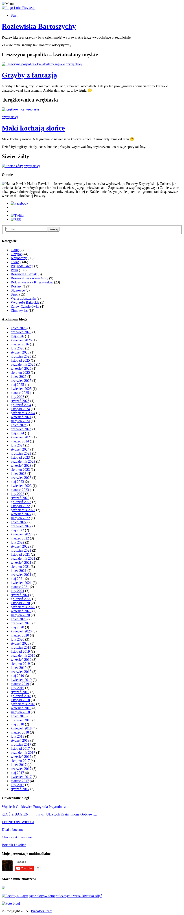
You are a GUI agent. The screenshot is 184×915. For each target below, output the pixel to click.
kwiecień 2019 (21, 680)
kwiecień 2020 (21, 631)
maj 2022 (17, 530)
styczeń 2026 (20, 352)
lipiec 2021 (18, 570)
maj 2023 (17, 482)
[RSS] (16, 219)
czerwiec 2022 (21, 526)
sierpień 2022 (20, 518)
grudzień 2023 (21, 453)
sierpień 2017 (20, 760)
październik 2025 (23, 364)
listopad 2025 (20, 360)
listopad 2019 (20, 651)
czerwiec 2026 (21, 332)
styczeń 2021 (20, 595)
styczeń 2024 (20, 449)
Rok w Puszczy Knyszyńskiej (32, 282)
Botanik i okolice (14, 845)
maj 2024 (17, 433)
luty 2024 (17, 445)
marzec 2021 (20, 587)
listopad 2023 (20, 457)
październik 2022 (23, 510)
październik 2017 (23, 752)
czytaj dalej (74, 64)
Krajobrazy (19, 258)
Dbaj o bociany (13, 829)
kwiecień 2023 (21, 486)
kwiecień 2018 (21, 728)
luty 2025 (17, 397)
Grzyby (16, 254)
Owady (16, 262)
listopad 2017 (20, 748)
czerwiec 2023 (21, 478)
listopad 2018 (20, 700)
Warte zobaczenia (23, 298)
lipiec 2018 (18, 716)
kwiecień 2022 (21, 534)
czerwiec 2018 (21, 720)
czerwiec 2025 (21, 380)
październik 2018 (23, 704)
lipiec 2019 (18, 668)
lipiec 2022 (18, 522)
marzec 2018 (20, 732)
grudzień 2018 (21, 696)
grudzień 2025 (21, 356)
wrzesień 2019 (21, 659)
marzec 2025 (20, 393)
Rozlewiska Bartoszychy (39, 26)
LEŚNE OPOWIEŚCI (18, 822)
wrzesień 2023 (21, 465)
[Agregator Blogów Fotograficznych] (11, 903)
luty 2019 (17, 688)
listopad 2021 (20, 554)
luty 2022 (17, 542)
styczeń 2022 (20, 546)
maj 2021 (17, 579)
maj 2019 (17, 676)
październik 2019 (23, 655)
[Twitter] (17, 215)
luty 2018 (17, 736)
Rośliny (16, 286)
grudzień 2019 (21, 647)
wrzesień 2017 (21, 756)
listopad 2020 (20, 603)
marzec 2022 (20, 538)
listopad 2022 (20, 506)
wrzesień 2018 (21, 708)
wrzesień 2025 (21, 368)
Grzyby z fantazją (29, 75)
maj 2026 (17, 336)
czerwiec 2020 (21, 623)
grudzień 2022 (21, 502)
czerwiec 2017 (21, 769)
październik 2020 (23, 607)
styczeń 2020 (20, 643)
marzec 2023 (20, 490)
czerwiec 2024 (21, 429)
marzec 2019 (20, 684)
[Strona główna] (18, 8)
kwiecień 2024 (21, 437)
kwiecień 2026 (21, 340)
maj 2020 (17, 627)
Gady (15, 250)
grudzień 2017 (21, 744)
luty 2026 (17, 348)
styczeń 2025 (20, 401)
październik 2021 (23, 558)
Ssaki (14, 294)
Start (14, 15)
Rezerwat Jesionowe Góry (29, 278)
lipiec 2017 (18, 765)
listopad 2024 (20, 409)
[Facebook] (19, 203)
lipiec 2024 (18, 425)
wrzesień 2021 (21, 562)
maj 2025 (17, 385)
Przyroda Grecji (22, 266)
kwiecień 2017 (21, 777)
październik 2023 (23, 461)
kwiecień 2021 (21, 583)
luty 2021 (17, 591)
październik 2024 (23, 413)
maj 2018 (17, 724)
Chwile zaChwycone (17, 837)
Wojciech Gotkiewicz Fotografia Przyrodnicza (34, 807)
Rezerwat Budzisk (24, 274)
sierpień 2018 (20, 712)
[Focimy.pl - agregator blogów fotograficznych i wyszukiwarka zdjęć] (52, 896)
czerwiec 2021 (21, 575)
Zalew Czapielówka (25, 306)
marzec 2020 (20, 635)
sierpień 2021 (20, 566)
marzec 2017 (20, 781)
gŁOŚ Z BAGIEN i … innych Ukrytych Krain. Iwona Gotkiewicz (49, 814)
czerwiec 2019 (21, 672)
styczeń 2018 (20, 740)
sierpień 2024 (20, 421)
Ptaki (14, 270)
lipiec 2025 (18, 376)
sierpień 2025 (20, 372)
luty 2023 (17, 494)
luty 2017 (17, 785)
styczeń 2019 (20, 692)
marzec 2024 (20, 441)
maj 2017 (17, 773)
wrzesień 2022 (21, 514)
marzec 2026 (20, 344)
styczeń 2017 (20, 789)
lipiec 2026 (18, 328)
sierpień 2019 (20, 663)
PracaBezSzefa (41, 911)
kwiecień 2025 (21, 389)
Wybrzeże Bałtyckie (25, 302)
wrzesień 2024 (21, 417)
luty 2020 (17, 639)
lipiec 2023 (18, 473)
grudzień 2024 (21, 405)
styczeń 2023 (20, 498)
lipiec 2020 (18, 619)
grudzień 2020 (21, 599)
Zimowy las (19, 310)
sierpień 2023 (20, 469)
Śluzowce (18, 290)
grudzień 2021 (21, 550)
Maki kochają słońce (33, 128)
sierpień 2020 (20, 615)
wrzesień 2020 (21, 611)
